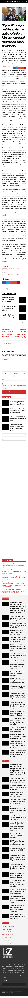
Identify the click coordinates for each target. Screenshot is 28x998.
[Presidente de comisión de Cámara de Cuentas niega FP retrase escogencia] (22, 300)
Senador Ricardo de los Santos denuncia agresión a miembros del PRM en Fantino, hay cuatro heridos (17, 696)
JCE (5, 274)
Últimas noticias (6, 270)
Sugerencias (5, 599)
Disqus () (24, 347)
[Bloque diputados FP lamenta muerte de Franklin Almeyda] (22, 317)
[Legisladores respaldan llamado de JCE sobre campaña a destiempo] (22, 308)
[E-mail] (22, 68)
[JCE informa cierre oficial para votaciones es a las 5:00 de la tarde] (5, 687)
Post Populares (6, 397)
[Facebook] (14, 68)
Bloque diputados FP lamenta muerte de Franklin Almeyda (8, 316)
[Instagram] (7, 961)
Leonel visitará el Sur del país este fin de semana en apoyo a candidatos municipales (7, 333)
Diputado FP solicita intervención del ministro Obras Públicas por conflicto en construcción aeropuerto (18, 753)
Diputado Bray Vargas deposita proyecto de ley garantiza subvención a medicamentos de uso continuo (17, 744)
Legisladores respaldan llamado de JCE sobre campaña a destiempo (9, 308)
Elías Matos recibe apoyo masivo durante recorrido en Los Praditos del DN (18, 418)
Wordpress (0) (11, 347)
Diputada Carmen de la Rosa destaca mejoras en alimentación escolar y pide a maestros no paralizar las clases (13, 591)
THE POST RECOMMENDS (8, 294)
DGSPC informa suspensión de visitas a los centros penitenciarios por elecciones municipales (17, 721)
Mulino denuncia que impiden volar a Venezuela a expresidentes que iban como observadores (18, 403)
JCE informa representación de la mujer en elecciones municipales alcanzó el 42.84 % (18, 625)
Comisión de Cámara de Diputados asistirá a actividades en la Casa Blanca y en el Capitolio (20, 333)
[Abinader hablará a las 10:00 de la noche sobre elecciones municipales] (5, 673)
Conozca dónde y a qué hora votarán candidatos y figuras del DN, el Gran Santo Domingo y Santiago (18, 705)
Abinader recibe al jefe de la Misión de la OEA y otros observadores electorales (17, 713)
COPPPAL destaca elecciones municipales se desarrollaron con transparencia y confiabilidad (18, 681)
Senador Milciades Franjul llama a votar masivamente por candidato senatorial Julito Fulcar (18, 736)
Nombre (4, 373)
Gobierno (4, 937)
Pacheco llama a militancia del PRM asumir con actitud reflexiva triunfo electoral (18, 655)
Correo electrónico (19, 373)
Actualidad (4, 268)
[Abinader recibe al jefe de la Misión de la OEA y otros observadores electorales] (5, 712)
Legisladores (5, 934)
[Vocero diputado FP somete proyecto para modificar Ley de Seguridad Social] (5, 916)
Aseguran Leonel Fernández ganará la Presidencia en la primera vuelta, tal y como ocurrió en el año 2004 (14, 571)
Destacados (5, 761)
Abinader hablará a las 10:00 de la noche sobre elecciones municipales (17, 673)
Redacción (4, 66)
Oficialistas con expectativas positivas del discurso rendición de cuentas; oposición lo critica (17, 618)
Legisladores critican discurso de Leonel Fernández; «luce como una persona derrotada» (18, 639)
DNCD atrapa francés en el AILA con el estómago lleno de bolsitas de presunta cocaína (18, 411)
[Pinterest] (25, 68)
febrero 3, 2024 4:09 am (13, 66)
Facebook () (18, 347)
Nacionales (11, 268)
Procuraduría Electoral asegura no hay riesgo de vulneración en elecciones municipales (18, 729)
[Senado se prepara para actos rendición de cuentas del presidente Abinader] (5, 632)
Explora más (23, 397)
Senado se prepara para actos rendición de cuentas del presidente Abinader (17, 632)
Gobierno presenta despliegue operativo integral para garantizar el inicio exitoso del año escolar (13, 577)
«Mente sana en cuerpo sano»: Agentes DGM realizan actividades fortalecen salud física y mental (17, 908)
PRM (9, 274)
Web (3, 379)
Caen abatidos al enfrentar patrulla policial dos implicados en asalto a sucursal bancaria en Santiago (17, 899)
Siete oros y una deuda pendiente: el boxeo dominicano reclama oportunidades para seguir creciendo (14, 565)
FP (2, 274)
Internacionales (6, 943)
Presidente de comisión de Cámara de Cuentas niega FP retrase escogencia (8, 299)
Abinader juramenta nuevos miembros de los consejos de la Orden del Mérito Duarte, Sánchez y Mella (18, 647)
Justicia (4, 940)
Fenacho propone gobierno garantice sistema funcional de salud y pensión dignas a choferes (17, 427)
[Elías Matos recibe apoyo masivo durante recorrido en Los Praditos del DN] (5, 419)
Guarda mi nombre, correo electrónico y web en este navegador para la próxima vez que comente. (14, 387)
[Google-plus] (19, 68)
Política (17, 268)
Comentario (5, 359)
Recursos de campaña (17, 274)
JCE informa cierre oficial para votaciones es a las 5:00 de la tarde (17, 688)
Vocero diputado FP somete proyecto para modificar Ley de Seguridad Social (17, 916)
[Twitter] (17, 68)
